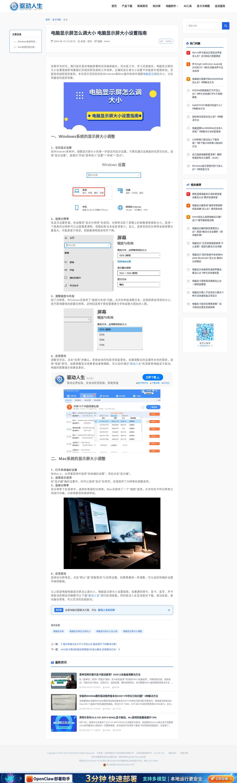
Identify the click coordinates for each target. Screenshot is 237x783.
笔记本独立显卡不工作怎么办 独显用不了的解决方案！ (90, 644)
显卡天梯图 (203, 6)
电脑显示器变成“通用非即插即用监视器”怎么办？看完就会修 (207, 207)
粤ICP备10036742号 (112, 760)
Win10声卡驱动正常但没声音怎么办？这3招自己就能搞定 (207, 54)
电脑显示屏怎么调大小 (79, 631)
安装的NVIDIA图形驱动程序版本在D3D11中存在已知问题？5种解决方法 (118, 695)
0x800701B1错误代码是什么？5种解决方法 (207, 107)
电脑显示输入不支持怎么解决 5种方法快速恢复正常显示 (207, 294)
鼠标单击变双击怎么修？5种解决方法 (207, 118)
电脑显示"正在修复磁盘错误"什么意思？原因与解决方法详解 (207, 245)
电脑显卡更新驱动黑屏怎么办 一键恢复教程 (207, 282)
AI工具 (188, 6)
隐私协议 (172, 753)
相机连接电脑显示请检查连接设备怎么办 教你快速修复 (207, 195)
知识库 (157, 6)
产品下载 (127, 6)
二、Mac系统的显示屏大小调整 (26, 46)
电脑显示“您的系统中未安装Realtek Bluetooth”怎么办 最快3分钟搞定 (207, 258)
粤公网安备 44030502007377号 (120, 764)
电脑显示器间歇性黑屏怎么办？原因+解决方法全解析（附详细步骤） (207, 232)
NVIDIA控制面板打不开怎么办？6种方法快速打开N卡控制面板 (207, 94)
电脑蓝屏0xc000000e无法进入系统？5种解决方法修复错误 (207, 129)
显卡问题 (56, 19)
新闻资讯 (142, 6)
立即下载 (151, 377)
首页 (114, 6)
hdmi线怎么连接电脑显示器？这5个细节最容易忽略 (207, 218)
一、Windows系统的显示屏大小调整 (26, 41)
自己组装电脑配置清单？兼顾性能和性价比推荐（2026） (207, 156)
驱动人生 (135, 363)
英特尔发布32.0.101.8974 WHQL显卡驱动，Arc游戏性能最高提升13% (118, 717)
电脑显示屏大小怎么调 (106, 631)
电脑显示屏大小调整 (132, 631)
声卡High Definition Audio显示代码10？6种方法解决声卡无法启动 (207, 67)
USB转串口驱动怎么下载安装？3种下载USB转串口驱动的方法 (207, 143)
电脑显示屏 (150, 74)
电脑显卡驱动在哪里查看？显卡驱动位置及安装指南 (207, 305)
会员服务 (220, 6)
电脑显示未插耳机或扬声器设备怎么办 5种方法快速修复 (207, 271)
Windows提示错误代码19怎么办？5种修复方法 (207, 167)
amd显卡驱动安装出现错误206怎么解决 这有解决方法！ (89, 649)
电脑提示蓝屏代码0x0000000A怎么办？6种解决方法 (207, 80)
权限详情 (184, 753)
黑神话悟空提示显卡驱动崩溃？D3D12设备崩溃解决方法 (109, 674)
